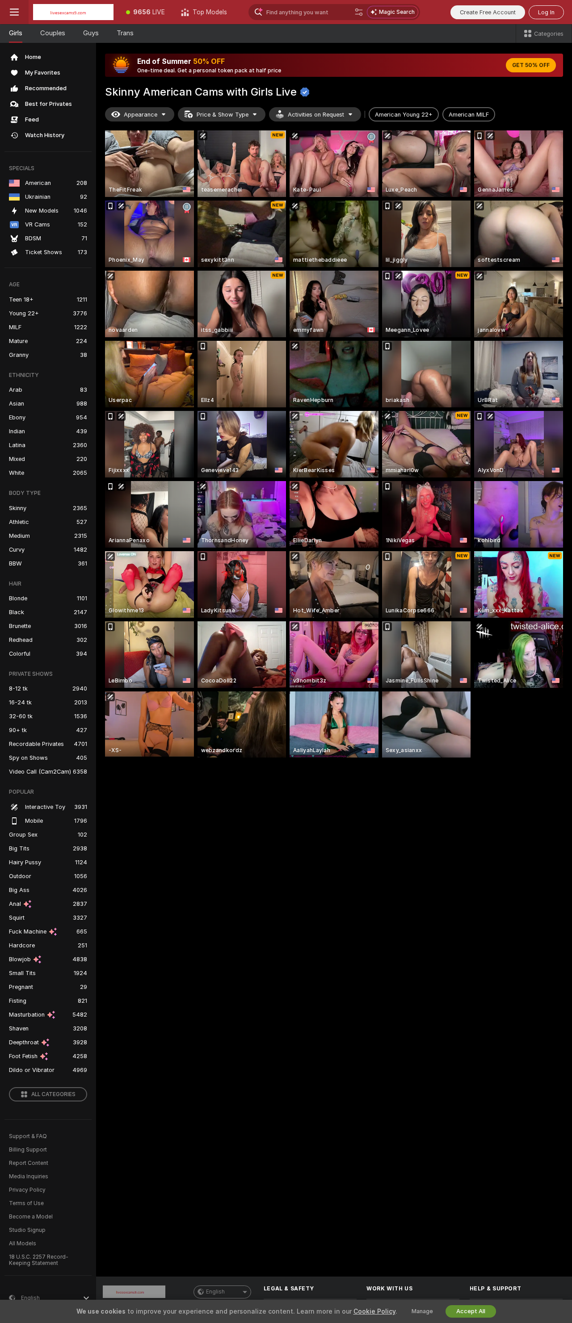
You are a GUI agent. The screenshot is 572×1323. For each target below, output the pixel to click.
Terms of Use (26, 1203)
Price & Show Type (222, 114)
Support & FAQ (28, 1136)
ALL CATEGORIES (53, 1094)
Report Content (28, 1163)
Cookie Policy (374, 1311)
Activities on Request (316, 114)
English (215, 1292)
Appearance (140, 114)
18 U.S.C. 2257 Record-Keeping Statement (38, 1260)
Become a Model (31, 1217)
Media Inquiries (28, 1176)
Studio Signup (27, 1230)
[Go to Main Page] (73, 12)
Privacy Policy (27, 1190)
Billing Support (28, 1150)
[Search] (359, 12)
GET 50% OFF (531, 65)
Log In (546, 12)
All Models (22, 1243)
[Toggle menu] (14, 12)
